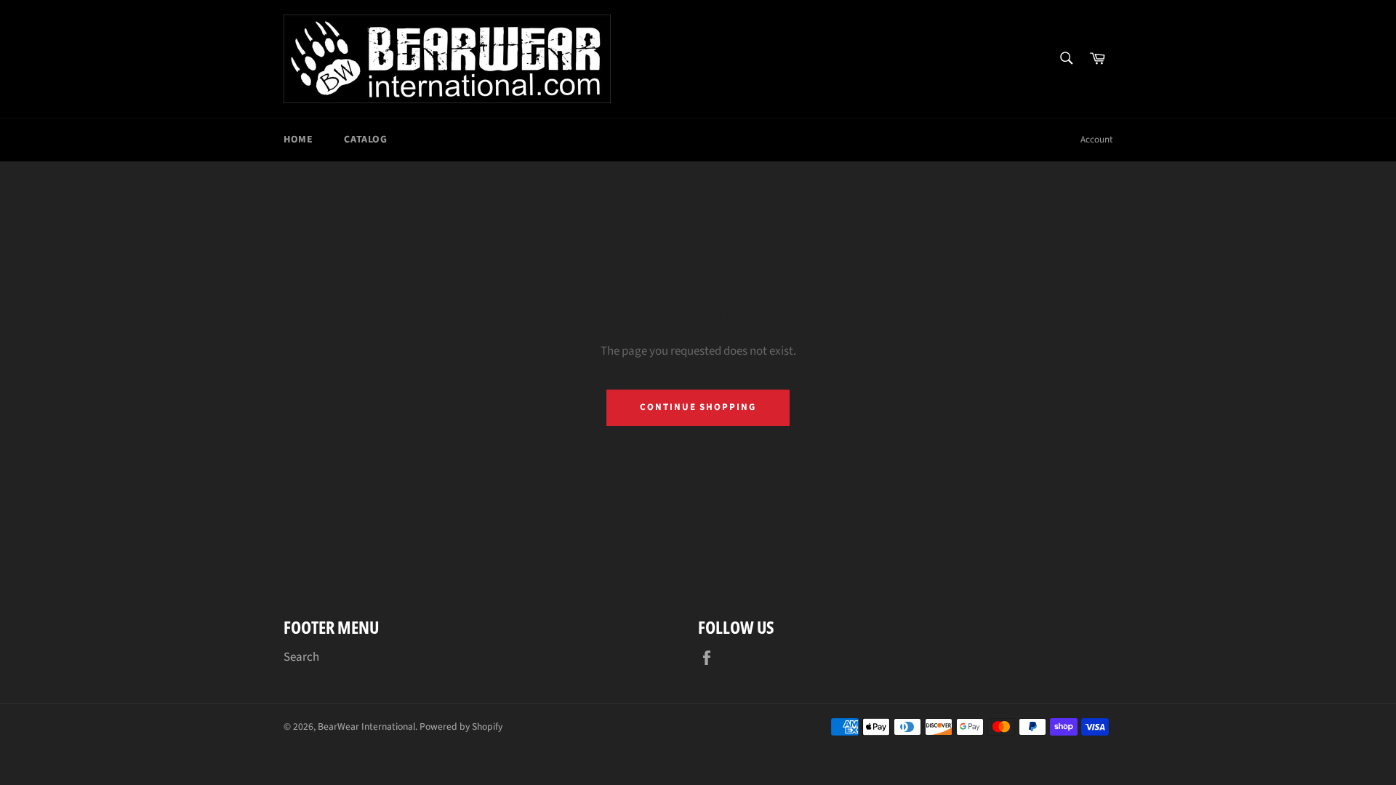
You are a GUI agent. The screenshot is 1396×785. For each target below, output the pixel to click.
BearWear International (366, 726)
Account (1096, 139)
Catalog (365, 139)
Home (298, 139)
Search (301, 657)
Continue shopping (698, 407)
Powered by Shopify (461, 726)
